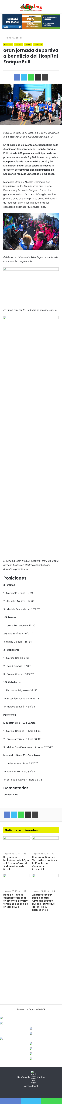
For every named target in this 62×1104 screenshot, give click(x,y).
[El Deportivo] (31, 7)
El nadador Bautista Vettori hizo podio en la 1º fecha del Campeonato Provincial (44, 863)
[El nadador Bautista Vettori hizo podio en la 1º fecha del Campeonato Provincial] (45, 843)
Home (8, 37)
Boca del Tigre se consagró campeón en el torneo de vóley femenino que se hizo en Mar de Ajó (15, 900)
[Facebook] (27, 1092)
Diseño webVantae (31, 1077)
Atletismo (18, 37)
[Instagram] (35, 1092)
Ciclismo (18, 44)
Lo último (38, 44)
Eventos (28, 44)
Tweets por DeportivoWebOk (31, 1009)
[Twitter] (31, 1092)
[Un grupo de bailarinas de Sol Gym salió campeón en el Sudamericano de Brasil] (16, 843)
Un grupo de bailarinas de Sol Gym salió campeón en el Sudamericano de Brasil (16, 863)
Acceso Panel (31, 1086)
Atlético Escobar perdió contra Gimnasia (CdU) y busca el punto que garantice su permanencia (43, 902)
